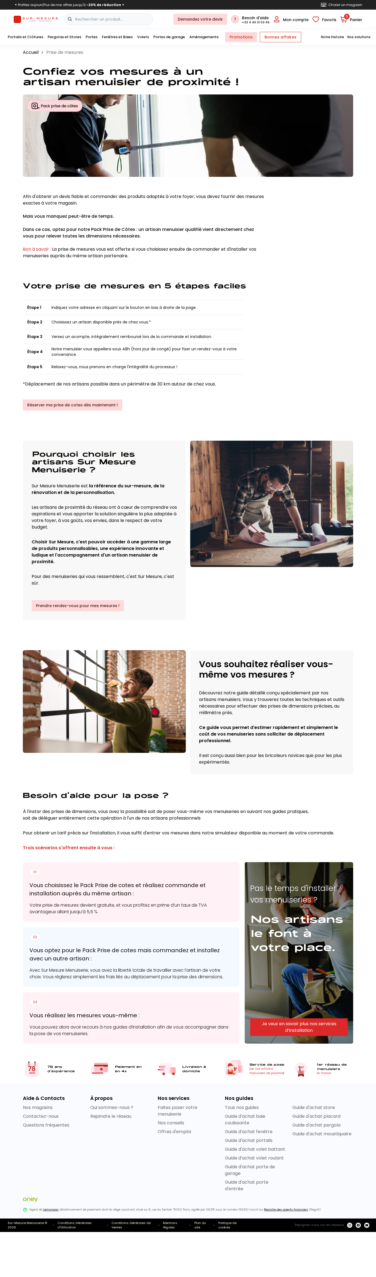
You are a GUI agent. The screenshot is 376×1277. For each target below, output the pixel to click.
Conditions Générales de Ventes (131, 1225)
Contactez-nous (41, 1116)
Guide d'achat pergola (316, 1125)
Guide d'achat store (313, 1107)
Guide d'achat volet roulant (254, 1158)
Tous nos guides (242, 1107)
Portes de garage (169, 37)
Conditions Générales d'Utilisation (75, 1225)
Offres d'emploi (174, 1131)
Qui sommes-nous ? (111, 1107)
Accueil (31, 52)
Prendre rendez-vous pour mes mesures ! (77, 605)
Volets (143, 37)
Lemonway (51, 1210)
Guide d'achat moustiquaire (322, 1134)
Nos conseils (171, 1123)
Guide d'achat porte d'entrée (246, 1185)
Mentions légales (170, 1225)
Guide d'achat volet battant (255, 1149)
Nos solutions (358, 37)
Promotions (241, 37)
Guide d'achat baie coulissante (245, 1119)
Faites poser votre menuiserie (177, 1110)
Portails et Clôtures (25, 37)
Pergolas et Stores (64, 37)
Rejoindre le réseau (110, 1116)
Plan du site (200, 1225)
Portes (91, 37)
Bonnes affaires (280, 37)
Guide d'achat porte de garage (250, 1170)
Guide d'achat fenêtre (249, 1131)
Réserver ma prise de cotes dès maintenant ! (72, 405)
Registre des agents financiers (286, 1210)
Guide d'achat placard (316, 1116)
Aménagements (204, 37)
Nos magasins (38, 1107)
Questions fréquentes (46, 1125)
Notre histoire (332, 37)
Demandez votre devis (200, 19)
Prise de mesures (64, 52)
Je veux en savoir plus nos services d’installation (299, 1027)
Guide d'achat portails (249, 1140)
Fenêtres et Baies (117, 37)
